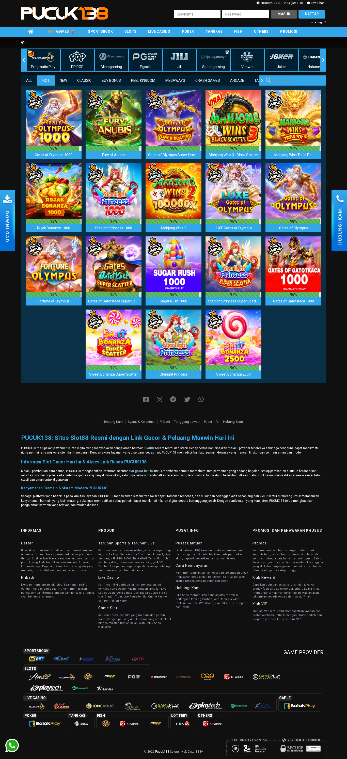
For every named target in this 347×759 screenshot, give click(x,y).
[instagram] (159, 399)
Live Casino (159, 31)
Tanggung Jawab (187, 422)
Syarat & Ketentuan (141, 422)
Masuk (283, 14)
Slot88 (149, 448)
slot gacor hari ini (141, 471)
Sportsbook (100, 31)
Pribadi (165, 422)
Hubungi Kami (233, 422)
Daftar (312, 14)
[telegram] (173, 399)
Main (53, 118)
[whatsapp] (201, 399)
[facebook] (146, 399)
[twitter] (187, 399)
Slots (130, 31)
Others (261, 31)
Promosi (288, 31)
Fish (238, 31)
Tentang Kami (113, 422)
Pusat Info (211, 422)
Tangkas (214, 31)
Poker (188, 31)
